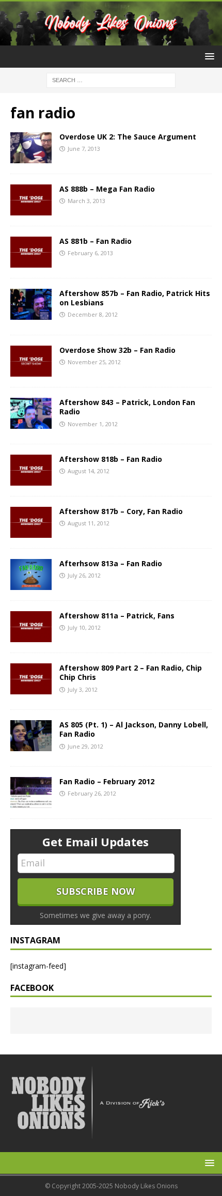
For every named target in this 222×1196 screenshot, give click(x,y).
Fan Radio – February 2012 (106, 781)
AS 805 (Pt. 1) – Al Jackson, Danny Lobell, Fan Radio (133, 729)
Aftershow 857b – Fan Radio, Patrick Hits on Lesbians (134, 297)
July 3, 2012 (83, 689)
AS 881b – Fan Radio (95, 241)
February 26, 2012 (92, 793)
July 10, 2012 (84, 627)
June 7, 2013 (84, 148)
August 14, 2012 (88, 471)
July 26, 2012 (84, 575)
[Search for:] (111, 79)
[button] (207, 56)
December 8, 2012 (93, 314)
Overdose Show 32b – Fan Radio (117, 350)
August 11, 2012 (88, 523)
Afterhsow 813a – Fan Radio (110, 563)
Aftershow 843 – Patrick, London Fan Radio (127, 406)
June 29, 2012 (85, 746)
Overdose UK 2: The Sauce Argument (127, 137)
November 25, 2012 (94, 362)
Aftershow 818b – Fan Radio (110, 459)
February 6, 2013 (90, 253)
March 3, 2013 (86, 201)
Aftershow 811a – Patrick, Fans (117, 615)
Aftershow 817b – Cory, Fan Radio (121, 511)
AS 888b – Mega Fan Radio (107, 189)
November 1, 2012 (93, 424)
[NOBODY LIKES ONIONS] (111, 39)
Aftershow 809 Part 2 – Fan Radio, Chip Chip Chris (130, 672)
